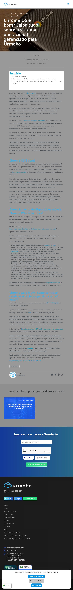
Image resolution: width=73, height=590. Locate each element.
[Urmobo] (10, 4)
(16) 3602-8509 (12, 551)
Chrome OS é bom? (19, 76)
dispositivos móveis (53, 283)
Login (18, 499)
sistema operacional (19, 172)
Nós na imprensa (10, 511)
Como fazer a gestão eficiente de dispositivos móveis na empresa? (32, 229)
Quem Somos (8, 514)
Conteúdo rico (9, 523)
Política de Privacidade (36, 576)
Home (7, 14)
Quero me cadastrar (38, 464)
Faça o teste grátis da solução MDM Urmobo (25, 360)
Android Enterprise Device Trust (15, 535)
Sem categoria (14, 366)
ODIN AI (8, 499)
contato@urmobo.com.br (15, 548)
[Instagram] (5, 491)
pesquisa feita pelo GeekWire (34, 120)
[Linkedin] (12, 491)
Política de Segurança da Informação (17, 538)
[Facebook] (9, 491)
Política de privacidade (12, 532)
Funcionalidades (9, 517)
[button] (52, 374)
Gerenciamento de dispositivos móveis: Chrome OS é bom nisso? (34, 79)
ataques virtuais (50, 245)
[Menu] (68, 4)
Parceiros (7, 526)
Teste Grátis (30, 499)
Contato (6, 520)
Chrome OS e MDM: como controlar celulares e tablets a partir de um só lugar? (37, 82)
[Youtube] (16, 491)
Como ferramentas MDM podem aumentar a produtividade (42, 329)
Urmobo (19, 374)
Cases (6, 508)
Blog (11, 14)
